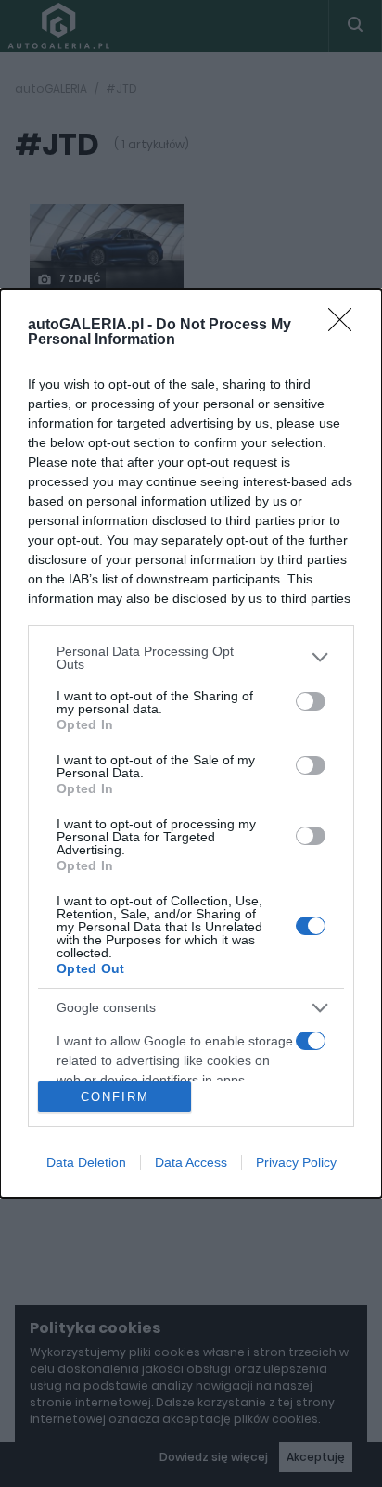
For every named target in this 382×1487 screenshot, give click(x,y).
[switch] (310, 701)
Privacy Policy (296, 1162)
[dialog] (191, 744)
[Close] (345, 325)
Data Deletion (86, 1162)
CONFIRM (115, 1097)
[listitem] (191, 658)
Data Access (191, 1162)
